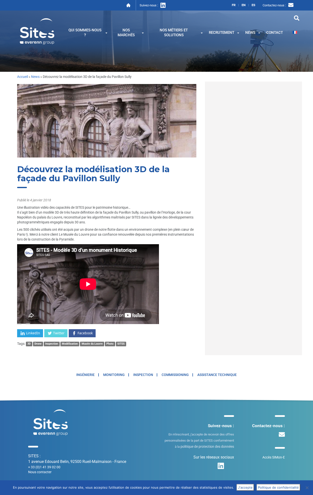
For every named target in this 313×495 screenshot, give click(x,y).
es (253, 5)
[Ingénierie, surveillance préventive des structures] (37, 30)
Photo (109, 344)
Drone (38, 344)
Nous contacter (40, 472)
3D (29, 344)
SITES (121, 344)
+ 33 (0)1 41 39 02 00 (44, 467)
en (244, 5)
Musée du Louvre (92, 344)
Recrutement (221, 32)
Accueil (22, 77)
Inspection (51, 344)
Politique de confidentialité (278, 487)
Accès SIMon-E (273, 457)
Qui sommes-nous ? (84, 32)
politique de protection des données (207, 446)
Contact (274, 32)
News (250, 32)
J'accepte (245, 487)
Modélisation (70, 344)
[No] (306, 487)
